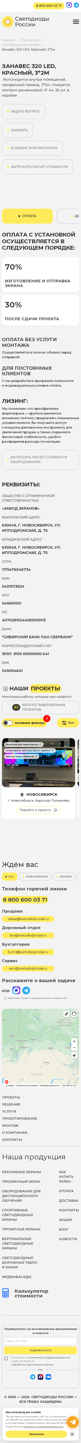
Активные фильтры (30, 723)
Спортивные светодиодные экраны (17, 1215)
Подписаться (40, 1350)
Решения (11, 1104)
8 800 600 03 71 (49, 6)
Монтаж (10, 1126)
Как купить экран (66, 1176)
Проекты (11, 1097)
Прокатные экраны (21, 1229)
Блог (64, 1229)
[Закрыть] (72, 1434)
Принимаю (36, 1434)
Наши (34, 688)
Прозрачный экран (21, 1182)
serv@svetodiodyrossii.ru (28, 968)
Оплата (66, 1191)
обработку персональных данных (32, 1364)
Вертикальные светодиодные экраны (17, 1243)
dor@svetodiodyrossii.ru (28, 935)
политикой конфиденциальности (49, 1357)
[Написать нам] (73, 1422)
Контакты (12, 1140)
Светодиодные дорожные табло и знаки (19, 1262)
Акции (65, 1220)
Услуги (9, 1111)
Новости (68, 1239)
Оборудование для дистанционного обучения (21, 1196)
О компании (14, 1133)
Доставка (68, 1201)
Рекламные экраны (21, 1172)
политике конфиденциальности (43, 1426)
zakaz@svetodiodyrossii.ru (28, 919)
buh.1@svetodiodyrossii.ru (28, 952)
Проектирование (19, 1118)
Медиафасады (16, 1277)
